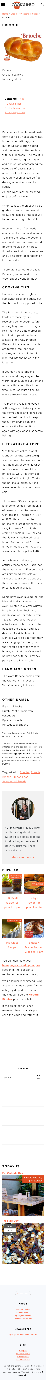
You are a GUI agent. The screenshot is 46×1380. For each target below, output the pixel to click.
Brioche (25, 772)
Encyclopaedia (23, 1354)
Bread (14, 14)
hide (22, 99)
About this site (23, 1309)
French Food (20, 776)
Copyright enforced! (23, 1315)
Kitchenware (23, 1357)
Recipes (23, 1351)
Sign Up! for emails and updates (23, 1335)
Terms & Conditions (23, 1318)
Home (5, 14)
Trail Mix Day (10, 1220)
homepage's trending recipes (21, 965)
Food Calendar (23, 1360)
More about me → (23, 857)
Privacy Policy (23, 1312)
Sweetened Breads (28, 14)
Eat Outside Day (12, 1173)
